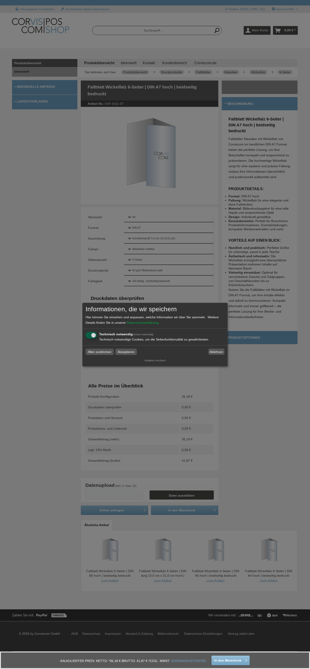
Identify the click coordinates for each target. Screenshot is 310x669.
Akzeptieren (126, 352)
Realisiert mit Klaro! (155, 360)
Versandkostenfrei (188, 661)
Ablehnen (216, 352)
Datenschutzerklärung (142, 322)
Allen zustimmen (99, 352)
